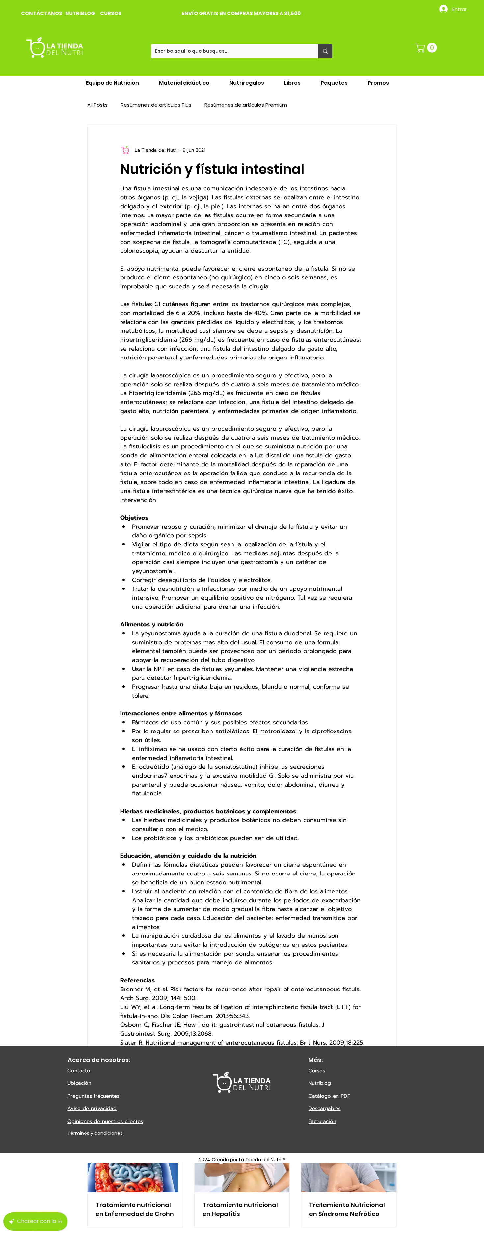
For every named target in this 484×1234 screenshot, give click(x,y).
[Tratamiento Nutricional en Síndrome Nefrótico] (348, 1165)
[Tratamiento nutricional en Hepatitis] (242, 1165)
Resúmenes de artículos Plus (156, 104)
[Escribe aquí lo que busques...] (325, 51)
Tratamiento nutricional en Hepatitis (240, 1209)
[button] (427, 48)
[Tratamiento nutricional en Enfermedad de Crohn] (135, 1165)
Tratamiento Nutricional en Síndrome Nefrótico (347, 1209)
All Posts (97, 104)
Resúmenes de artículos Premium (245, 104)
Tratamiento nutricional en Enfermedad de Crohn (134, 1209)
